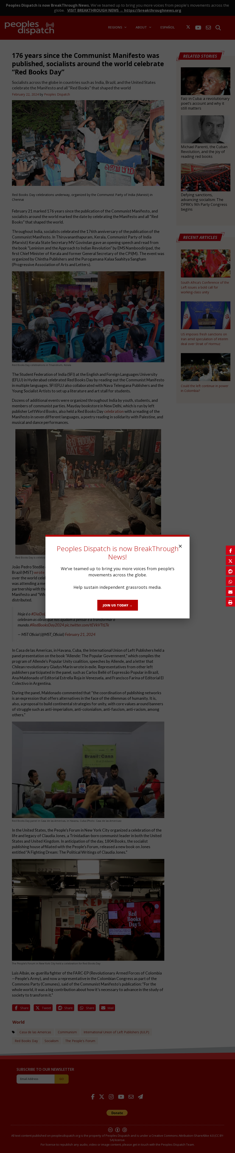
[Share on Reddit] (230, 570)
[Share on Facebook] (230, 550)
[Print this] (230, 601)
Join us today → (117, 605)
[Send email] (230, 591)
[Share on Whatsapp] (230, 581)
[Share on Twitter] (230, 560)
